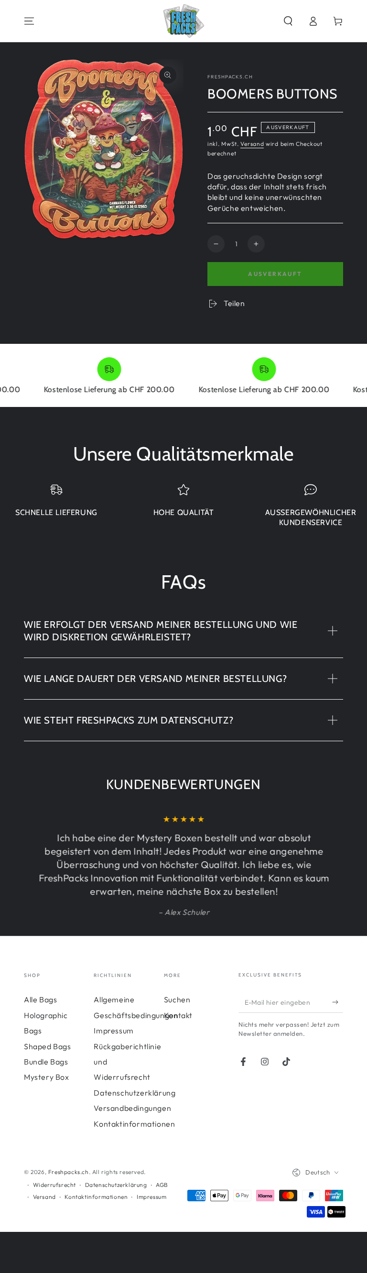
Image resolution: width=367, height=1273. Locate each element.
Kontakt (178, 1015)
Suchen (177, 999)
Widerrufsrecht (54, 1184)
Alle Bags (40, 999)
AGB (162, 1184)
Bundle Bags (46, 1061)
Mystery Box (46, 1077)
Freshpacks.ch (230, 77)
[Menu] (29, 21)
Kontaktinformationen (134, 1124)
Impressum (113, 1030)
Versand (252, 143)
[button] (288, 21)
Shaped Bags (47, 1046)
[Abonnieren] (337, 1001)
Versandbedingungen (132, 1108)
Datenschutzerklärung (134, 1092)
